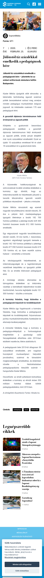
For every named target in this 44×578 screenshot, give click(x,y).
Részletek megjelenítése (15, 557)
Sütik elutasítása (22, 571)
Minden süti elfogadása (22, 564)
